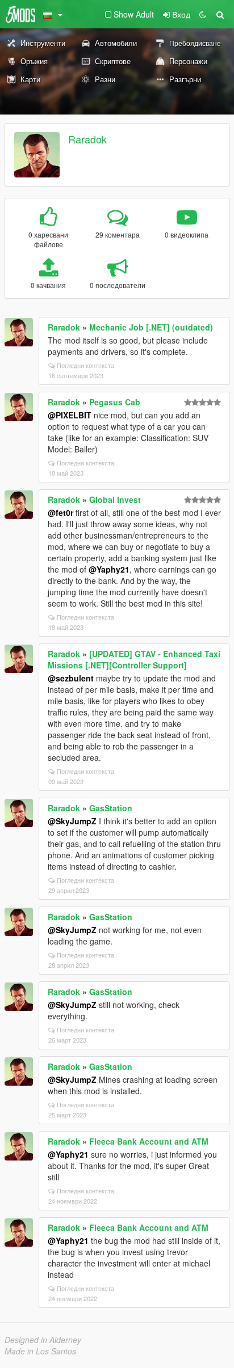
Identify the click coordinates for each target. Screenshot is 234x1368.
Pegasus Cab (114, 402)
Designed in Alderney (43, 1339)
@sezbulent (71, 678)
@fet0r (60, 512)
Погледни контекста (85, 365)
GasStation (110, 808)
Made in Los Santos (40, 1351)
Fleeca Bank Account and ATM (148, 1141)
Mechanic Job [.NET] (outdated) (151, 327)
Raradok (87, 139)
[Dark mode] (203, 14)
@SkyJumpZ (72, 821)
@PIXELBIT (69, 415)
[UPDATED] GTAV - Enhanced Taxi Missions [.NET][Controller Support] (134, 659)
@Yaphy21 (109, 569)
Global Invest (115, 499)
